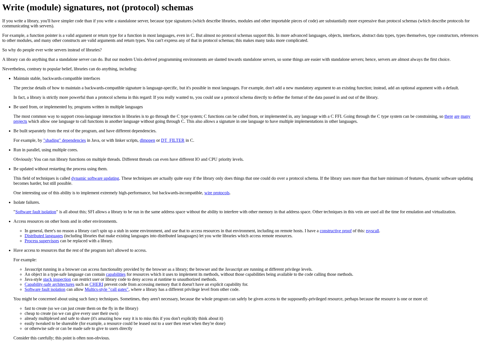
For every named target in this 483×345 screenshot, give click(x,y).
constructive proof (336, 230)
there (448, 116)
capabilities (116, 274)
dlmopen (147, 140)
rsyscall (372, 230)
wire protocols (216, 192)
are (457, 116)
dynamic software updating (95, 178)
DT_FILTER (172, 140)
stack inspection (57, 279)
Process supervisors (42, 240)
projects (20, 121)
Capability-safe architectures (49, 284)
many (465, 116)
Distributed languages (44, 235)
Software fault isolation (35, 211)
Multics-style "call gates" (107, 289)
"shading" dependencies (64, 140)
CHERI (96, 284)
